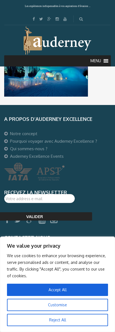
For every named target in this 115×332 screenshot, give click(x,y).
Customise (57, 304)
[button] (95, 60)
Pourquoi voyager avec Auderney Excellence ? (53, 141)
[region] (57, 284)
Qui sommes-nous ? (28, 148)
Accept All (58, 289)
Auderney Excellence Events (37, 156)
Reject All (57, 319)
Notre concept (23, 133)
